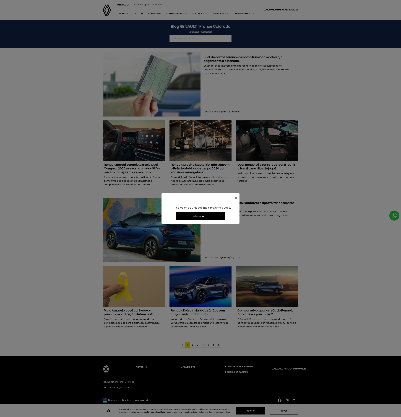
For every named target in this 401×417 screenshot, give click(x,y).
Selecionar (198, 216)
